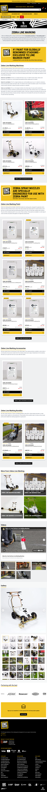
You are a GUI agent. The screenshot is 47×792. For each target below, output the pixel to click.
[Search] (39, 10)
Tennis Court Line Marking (22, 769)
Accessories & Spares (5, 770)
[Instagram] (46, 3)
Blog (36, 757)
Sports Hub (37, 772)
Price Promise (34, 3)
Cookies (37, 764)
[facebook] (43, 3)
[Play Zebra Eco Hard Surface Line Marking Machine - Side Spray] (23, 566)
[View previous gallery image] (3, 610)
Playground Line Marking (22, 762)
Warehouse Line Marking (22, 761)
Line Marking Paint (16, 14)
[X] (41, 3)
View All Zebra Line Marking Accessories (23, 400)
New (18, 16)
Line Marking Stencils (5, 761)
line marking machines (30, 35)
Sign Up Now (23, 714)
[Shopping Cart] (42, 8)
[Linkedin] (44, 3)
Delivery (39, 3)
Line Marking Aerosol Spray (22, 770)
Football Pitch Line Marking (22, 767)
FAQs (36, 770)
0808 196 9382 (30, 6)
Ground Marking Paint (21, 759)
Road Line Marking (20, 764)
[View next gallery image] (44, 610)
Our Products (5, 14)
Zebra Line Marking (6, 16)
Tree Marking (19, 775)
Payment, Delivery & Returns (40, 761)
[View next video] (44, 540)
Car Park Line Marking (21, 757)
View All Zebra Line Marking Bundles (23, 463)
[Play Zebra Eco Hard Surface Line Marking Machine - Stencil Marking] (8, 575)
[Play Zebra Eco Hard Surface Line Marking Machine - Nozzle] (39, 566)
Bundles (36, 14)
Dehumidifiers (38, 777)
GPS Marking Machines (5, 762)
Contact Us (37, 767)
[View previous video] (3, 540)
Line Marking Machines (27, 14)
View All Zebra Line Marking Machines (23, 178)
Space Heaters (38, 775)
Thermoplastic (4, 767)
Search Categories (4, 777)
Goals (13, 16)
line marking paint (40, 35)
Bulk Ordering (38, 759)
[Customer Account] (45, 8)
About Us (28, 3)
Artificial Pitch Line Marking (22, 777)
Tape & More (3, 775)
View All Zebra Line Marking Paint (23, 338)
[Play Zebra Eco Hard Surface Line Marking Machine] (8, 566)
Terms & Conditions (39, 762)
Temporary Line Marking (22, 772)
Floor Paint (3, 769)
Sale (22, 16)
